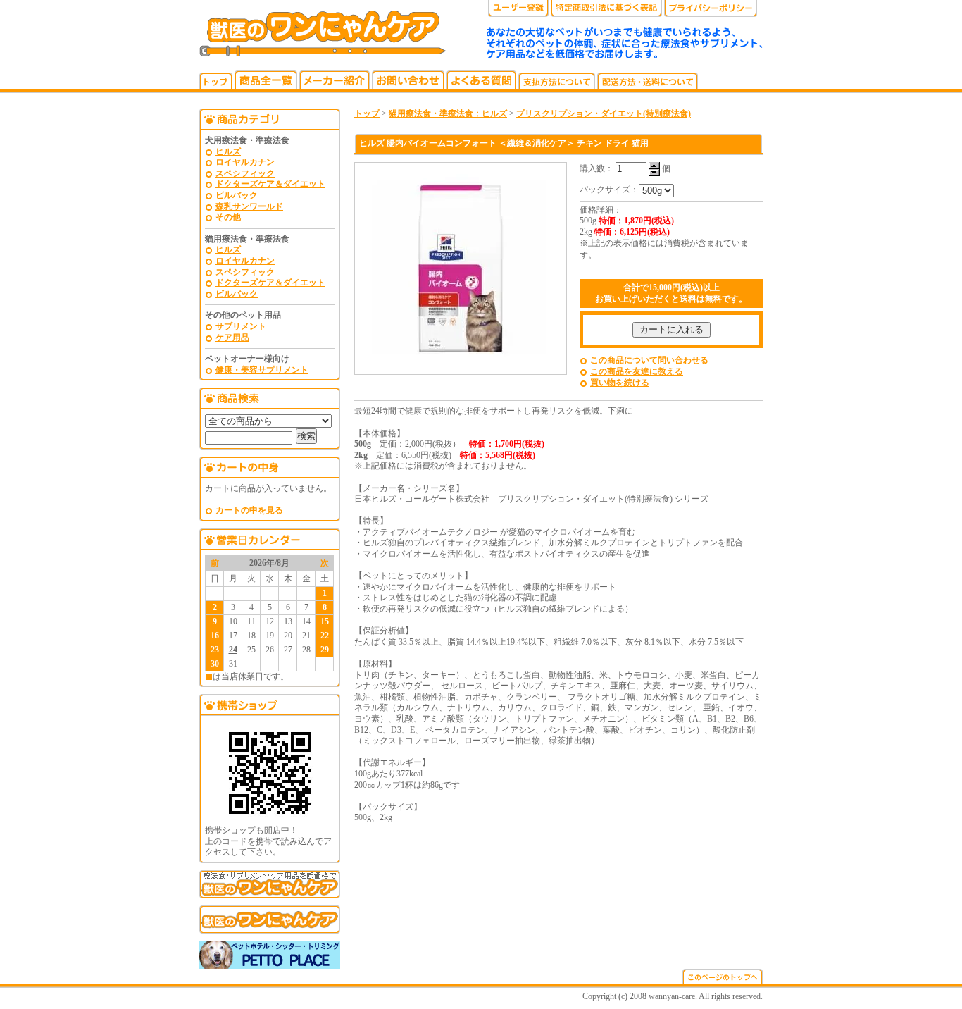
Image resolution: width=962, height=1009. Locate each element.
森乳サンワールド (249, 206)
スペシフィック (245, 173)
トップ (367, 113)
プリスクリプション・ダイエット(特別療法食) (603, 113)
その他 (228, 217)
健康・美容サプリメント (261, 370)
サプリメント (240, 326)
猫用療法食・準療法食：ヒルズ (448, 113)
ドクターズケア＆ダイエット (270, 184)
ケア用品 (232, 337)
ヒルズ (228, 151)
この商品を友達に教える (636, 371)
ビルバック (236, 195)
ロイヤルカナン (245, 162)
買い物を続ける (619, 383)
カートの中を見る (249, 510)
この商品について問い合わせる (649, 360)
